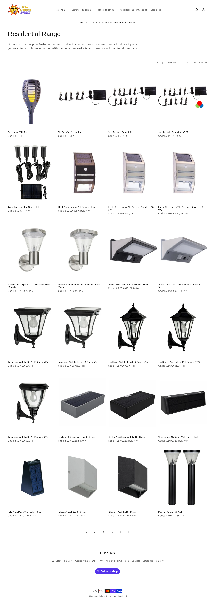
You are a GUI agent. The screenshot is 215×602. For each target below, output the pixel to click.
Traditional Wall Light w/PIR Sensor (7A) (28, 437)
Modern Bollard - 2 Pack (170, 512)
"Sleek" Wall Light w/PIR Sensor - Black (128, 285)
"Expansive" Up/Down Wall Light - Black (178, 437)
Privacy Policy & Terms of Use (114, 560)
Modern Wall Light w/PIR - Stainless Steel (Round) (29, 286)
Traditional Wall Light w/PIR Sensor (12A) (179, 362)
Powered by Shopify (120, 596)
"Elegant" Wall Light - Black (122, 512)
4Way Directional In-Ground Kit (23, 207)
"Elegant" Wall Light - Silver (72, 512)
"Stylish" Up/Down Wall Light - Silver (76, 437)
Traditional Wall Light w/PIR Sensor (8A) (78, 362)
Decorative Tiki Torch (18, 132)
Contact (136, 560)
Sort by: (160, 62)
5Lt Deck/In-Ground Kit (69, 132)
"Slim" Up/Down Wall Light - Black (25, 512)
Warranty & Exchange (85, 560)
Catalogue (148, 560)
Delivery (68, 560)
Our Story (56, 560)
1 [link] (86, 531)
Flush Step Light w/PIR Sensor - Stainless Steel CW (132, 208)
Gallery (159, 560)
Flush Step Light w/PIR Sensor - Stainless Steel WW (182, 208)
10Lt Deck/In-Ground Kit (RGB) (173, 132)
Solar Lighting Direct (102, 596)
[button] (61, 9)
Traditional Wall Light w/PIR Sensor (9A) (128, 362)
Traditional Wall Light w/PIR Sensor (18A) (29, 362)
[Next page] (128, 532)
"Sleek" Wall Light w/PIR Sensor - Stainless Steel (180, 286)
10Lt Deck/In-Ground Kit (120, 132)
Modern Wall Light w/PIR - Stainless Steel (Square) (79, 286)
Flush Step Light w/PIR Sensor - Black (77, 207)
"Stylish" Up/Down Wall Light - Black (126, 437)
